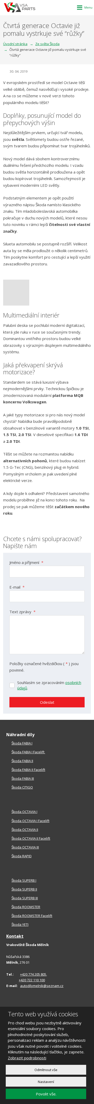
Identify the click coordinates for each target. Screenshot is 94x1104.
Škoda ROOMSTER (25, 907)
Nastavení (46, 1081)
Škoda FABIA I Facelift (28, 752)
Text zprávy (22, 611)
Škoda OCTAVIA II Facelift (30, 838)
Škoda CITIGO (22, 787)
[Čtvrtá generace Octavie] (47, 293)
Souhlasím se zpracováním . (49, 685)
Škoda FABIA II (22, 760)
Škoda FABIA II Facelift (28, 769)
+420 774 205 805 (33, 974)
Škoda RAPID (21, 856)
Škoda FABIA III (22, 778)
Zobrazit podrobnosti (27, 1057)
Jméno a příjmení (26, 562)
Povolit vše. (46, 1093)
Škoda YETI (19, 924)
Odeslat (47, 702)
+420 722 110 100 (32, 980)
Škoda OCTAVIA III (25, 847)
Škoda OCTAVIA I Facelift (30, 820)
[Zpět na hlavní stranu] (19, 7)
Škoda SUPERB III (24, 898)
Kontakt (15, 936)
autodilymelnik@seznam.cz (41, 985)
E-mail (17, 587)
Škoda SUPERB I (23, 880)
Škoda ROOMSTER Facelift (31, 915)
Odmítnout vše (45, 1069)
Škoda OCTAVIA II (24, 829)
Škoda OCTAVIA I (24, 811)
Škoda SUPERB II (24, 889)
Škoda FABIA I (21, 743)
